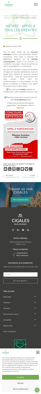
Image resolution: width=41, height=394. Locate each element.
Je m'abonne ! (21, 281)
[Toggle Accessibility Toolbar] (37, 390)
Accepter (20, 377)
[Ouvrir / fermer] (35, 296)
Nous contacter (9, 331)
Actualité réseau (24, 16)
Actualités (13, 16)
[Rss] (28, 230)
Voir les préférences (20, 389)
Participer (7, 297)
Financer (6, 302)
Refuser (21, 383)
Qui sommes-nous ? (11, 314)
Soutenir (6, 308)
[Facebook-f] (13, 230)
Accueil (6, 16)
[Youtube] (23, 230)
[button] (38, 352)
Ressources (7, 326)
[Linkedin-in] (18, 230)
